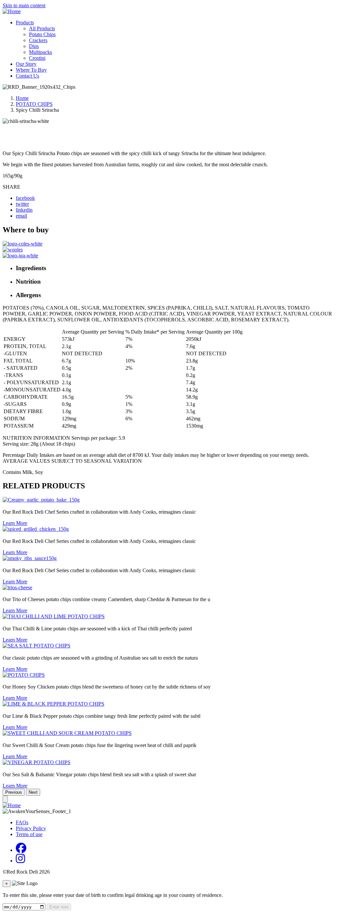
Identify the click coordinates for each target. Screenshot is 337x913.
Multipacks (40, 52)
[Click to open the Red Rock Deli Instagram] (20, 860)
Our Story (26, 64)
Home (22, 98)
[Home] (12, 11)
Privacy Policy (31, 828)
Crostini (37, 58)
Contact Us (27, 76)
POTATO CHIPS (34, 104)
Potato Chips (42, 34)
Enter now (58, 906)
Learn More (15, 523)
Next (33, 792)
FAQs (22, 822)
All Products (42, 28)
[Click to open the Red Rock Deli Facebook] (21, 850)
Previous (13, 792)
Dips (34, 46)
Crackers (38, 40)
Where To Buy (31, 70)
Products (25, 22)
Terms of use (29, 834)
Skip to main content (24, 5)
